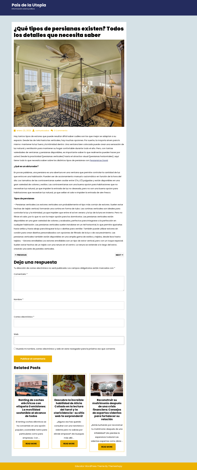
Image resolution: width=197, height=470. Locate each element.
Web (16, 334)
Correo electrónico (24, 316)
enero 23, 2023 (24, 130)
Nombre (18, 299)
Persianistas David (99, 160)
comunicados (42, 130)
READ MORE (33, 444)
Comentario (20, 274)
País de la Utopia (29, 5)
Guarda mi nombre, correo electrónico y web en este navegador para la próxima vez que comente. (66, 348)
